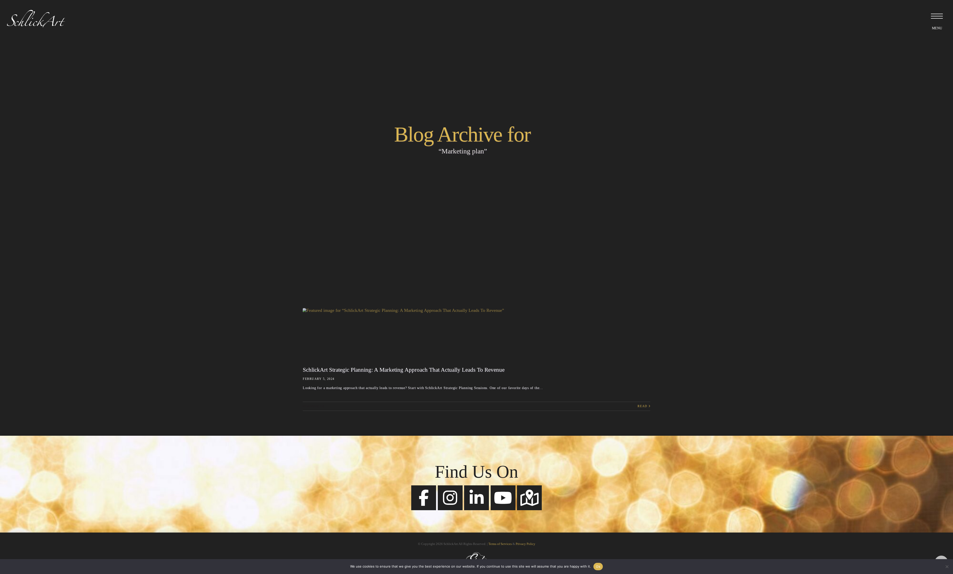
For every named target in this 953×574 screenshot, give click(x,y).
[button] (937, 16)
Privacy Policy (525, 544)
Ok (598, 567)
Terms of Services (500, 544)
